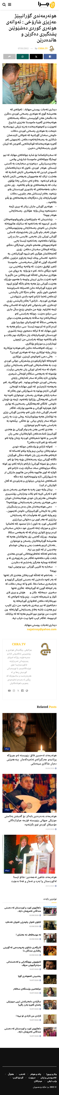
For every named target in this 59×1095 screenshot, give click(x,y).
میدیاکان (38, 1081)
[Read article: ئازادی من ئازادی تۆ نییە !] (50, 1019)
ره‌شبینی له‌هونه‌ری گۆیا (29, 976)
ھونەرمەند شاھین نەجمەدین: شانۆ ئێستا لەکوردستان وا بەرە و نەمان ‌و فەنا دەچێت (34, 879)
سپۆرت (32, 1077)
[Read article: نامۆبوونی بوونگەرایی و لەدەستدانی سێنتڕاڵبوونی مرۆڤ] (50, 965)
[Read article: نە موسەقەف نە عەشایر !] (50, 938)
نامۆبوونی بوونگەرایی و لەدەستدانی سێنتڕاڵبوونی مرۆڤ (24, 963)
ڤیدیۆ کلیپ (18, 1077)
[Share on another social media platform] (9, 56)
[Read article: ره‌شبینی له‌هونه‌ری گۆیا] (50, 979)
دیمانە (7, 748)
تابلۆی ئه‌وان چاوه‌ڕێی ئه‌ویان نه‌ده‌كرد (23, 922)
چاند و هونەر (35, 1074)
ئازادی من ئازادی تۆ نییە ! (28, 1016)
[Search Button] (4, 5)
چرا (48, 1087)
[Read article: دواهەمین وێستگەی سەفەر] (50, 992)
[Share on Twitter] (36, 56)
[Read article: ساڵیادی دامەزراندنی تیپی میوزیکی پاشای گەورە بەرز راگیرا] (50, 1004)
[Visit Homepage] (46, 5)
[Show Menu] (9, 5)
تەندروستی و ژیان (49, 1077)
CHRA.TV (43, 48)
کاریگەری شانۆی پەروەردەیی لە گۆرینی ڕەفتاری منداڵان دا (22, 949)
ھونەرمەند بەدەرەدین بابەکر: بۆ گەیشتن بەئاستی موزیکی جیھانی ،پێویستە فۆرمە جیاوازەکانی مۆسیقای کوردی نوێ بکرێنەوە (30, 820)
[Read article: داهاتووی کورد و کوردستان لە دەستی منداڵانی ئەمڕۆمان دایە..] (50, 911)
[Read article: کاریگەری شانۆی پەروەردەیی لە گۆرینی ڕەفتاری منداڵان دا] (50, 950)
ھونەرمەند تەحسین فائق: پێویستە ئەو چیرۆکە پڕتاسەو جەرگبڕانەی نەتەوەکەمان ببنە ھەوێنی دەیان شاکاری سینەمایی (32, 759)
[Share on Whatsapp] (23, 56)
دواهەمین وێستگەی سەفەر (27, 988)
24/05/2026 (50, 829)
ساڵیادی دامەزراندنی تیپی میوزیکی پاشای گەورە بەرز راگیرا (24, 1003)
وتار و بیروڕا (51, 1074)
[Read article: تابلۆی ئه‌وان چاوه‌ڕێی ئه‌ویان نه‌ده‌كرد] (50, 925)
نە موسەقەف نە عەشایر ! (28, 934)
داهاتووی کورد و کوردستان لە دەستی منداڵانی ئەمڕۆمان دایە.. (22, 909)
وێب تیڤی (52, 1081)
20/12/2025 (50, 886)
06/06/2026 (50, 768)
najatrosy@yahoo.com (42, 629)
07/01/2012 (23, 48)
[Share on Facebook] (50, 56)
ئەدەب (22, 1074)
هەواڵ (11, 1074)
